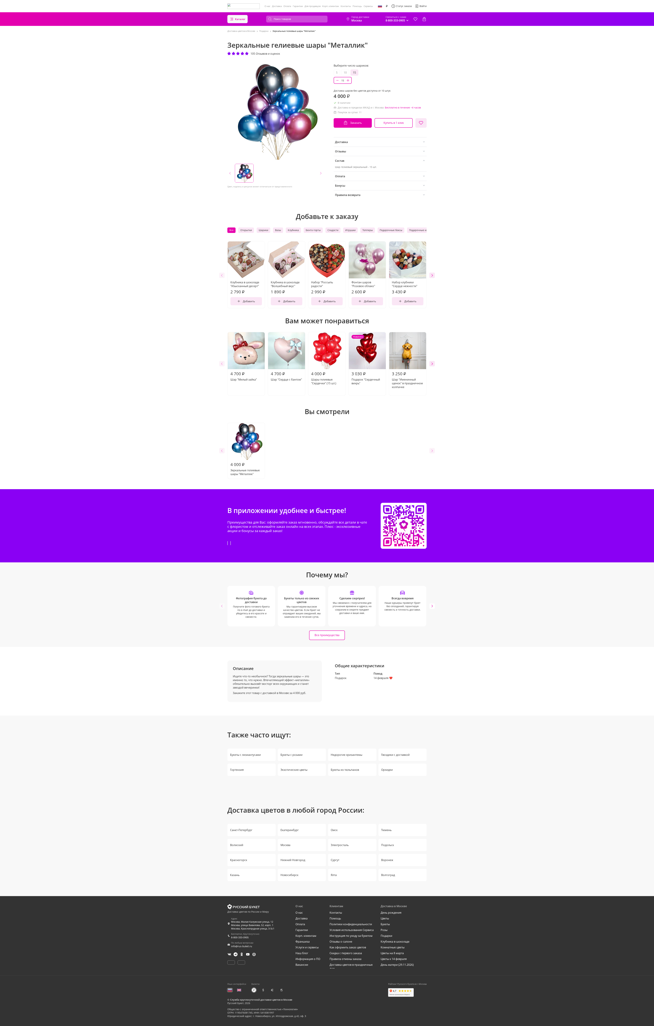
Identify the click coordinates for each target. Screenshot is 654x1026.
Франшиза (302, 941)
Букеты (385, 924)
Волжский (236, 845)
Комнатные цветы (392, 947)
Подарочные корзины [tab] (422, 230)
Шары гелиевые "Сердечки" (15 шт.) (323, 378)
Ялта (334, 875)
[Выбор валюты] (387, 6)
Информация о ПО (307, 959)
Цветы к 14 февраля (394, 959)
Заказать (356, 123)
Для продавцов (313, 6)
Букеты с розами (291, 755)
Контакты (346, 6)
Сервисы (368, 6)
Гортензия (237, 770)
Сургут (335, 860)
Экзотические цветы (294, 770)
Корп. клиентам (330, 6)
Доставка (277, 6)
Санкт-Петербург (241, 830)
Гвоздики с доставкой (395, 755)
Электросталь (340, 845)
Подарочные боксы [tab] (391, 230)
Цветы (385, 918)
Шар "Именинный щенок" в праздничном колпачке (407, 380)
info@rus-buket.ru (241, 946)
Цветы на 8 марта (392, 953)
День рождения (391, 912)
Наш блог (301, 953)
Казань (234, 875)
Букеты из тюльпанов (345, 770)
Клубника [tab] (293, 230)
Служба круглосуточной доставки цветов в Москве (261, 999)
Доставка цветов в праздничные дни (351, 966)
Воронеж (387, 860)
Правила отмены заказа (345, 959)
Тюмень (386, 830)
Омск (334, 830)
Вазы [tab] (278, 230)
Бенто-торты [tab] (313, 230)
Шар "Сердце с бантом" (286, 376)
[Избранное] (415, 19)
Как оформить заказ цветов (348, 947)
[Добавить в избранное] (421, 123)
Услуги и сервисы (307, 947)
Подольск (387, 845)
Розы (384, 930)
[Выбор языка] (380, 6)
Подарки (386, 936)
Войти (423, 6)
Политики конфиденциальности (351, 924)
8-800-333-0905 (240, 937)
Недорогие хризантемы (346, 755)
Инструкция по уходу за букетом (351, 936)
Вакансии (301, 965)
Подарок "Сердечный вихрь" (366, 360)
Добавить (249, 301)
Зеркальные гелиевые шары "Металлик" (245, 469)
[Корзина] (424, 19)
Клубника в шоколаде (395, 941)
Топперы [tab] (367, 230)
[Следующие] (432, 275)
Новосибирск (289, 875)
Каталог (240, 19)
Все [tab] (231, 230)
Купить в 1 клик (394, 123)
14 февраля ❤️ (383, 678)
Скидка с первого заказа (346, 953)
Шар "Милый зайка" (243, 376)
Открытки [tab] (246, 230)
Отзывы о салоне (341, 941)
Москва (285, 845)
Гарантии (298, 6)
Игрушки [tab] (350, 230)
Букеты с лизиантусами (245, 755)
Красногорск (238, 860)
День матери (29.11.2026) (397, 965)
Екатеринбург (290, 830)
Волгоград (388, 875)
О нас (267, 6)
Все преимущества (327, 635)
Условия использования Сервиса (352, 930)
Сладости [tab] (333, 230)
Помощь (357, 6)
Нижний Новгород (293, 860)
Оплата (287, 6)
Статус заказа (404, 6)
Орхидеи (387, 770)
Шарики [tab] (263, 230)
